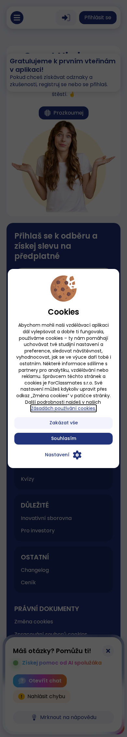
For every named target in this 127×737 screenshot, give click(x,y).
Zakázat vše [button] (63, 422)
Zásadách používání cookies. (63, 408)
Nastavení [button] (57, 454)
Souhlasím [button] (63, 438)
